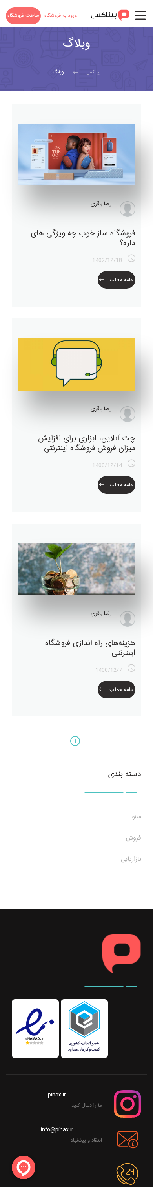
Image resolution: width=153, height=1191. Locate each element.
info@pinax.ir (57, 1130)
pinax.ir (57, 1095)
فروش (132, 838)
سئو (135, 817)
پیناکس (93, 72)
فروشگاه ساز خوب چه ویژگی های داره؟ (83, 238)
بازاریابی (130, 859)
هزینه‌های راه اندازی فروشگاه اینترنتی (90, 648)
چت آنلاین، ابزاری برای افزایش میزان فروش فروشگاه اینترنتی (86, 443)
